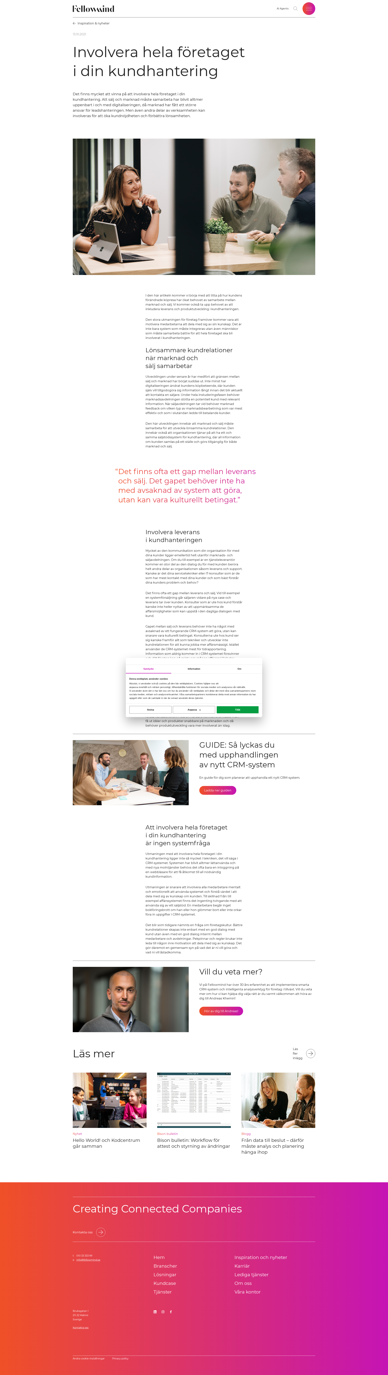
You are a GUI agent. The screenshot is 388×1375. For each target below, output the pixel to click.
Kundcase (165, 1283)
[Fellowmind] (94, 8)
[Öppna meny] (309, 8)
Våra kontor (247, 1292)
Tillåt (237, 709)
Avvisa (150, 709)
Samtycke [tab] (148, 669)
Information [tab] (194, 669)
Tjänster (163, 1292)
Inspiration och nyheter (260, 1257)
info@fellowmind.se (88, 1259)
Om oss (243, 1283)
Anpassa (192, 709)
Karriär (242, 1266)
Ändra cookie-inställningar (89, 1358)
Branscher (165, 1266)
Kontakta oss (81, 1327)
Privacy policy (120, 1358)
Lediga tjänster (251, 1274)
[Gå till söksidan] (295, 9)
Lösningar (165, 1274)
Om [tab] (239, 669)
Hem (159, 1257)
